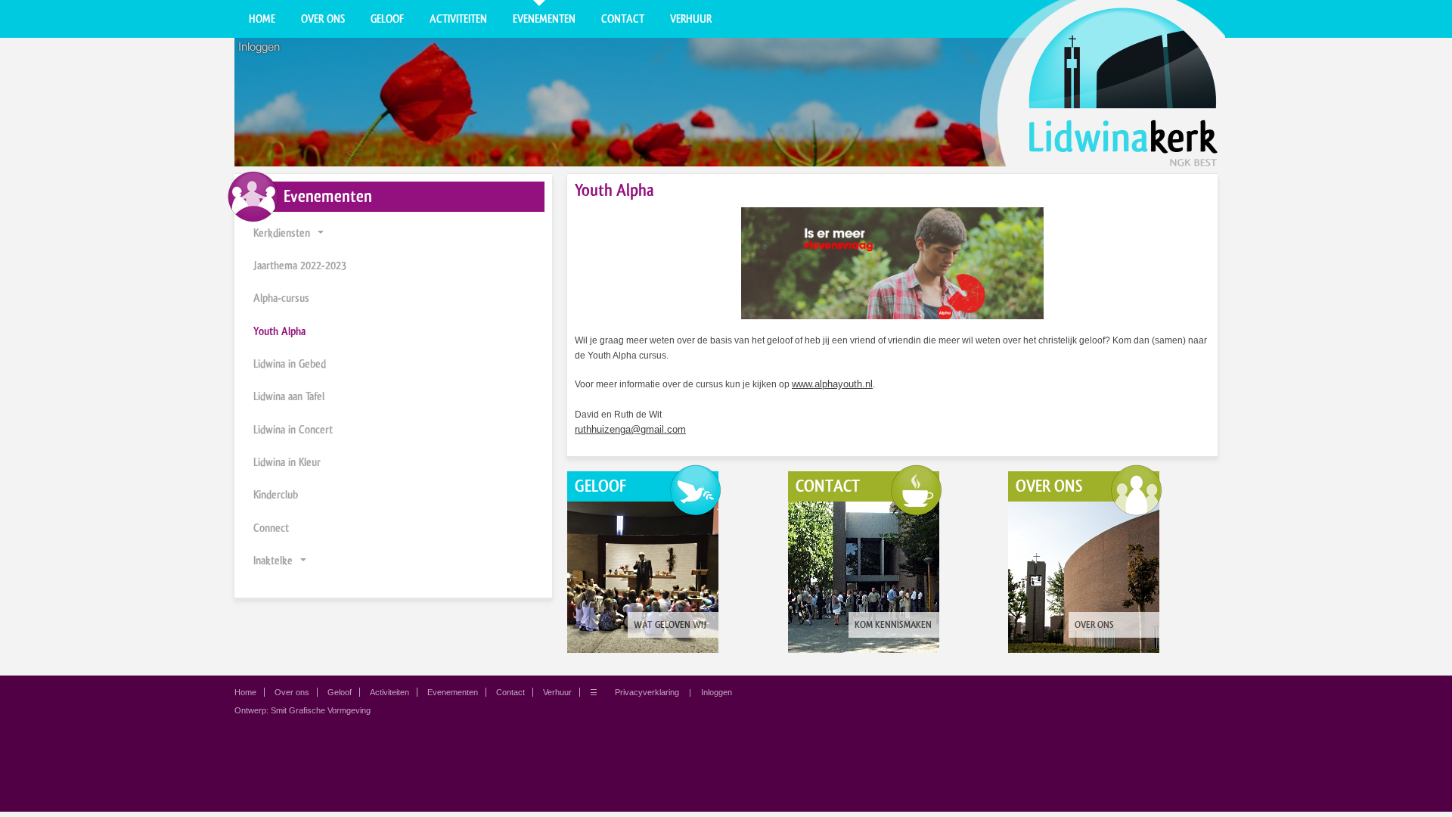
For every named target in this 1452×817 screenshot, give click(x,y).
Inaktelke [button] (273, 560)
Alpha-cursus (281, 298)
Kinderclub (275, 494)
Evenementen (544, 18)
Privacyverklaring (647, 692)
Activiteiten (458, 18)
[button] (320, 233)
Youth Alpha (279, 331)
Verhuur (691, 18)
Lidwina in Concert (293, 429)
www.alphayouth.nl (832, 384)
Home (262, 18)
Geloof (387, 18)
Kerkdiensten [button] (281, 233)
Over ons (323, 18)
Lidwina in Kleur (287, 462)
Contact (622, 18)
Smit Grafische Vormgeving (321, 710)
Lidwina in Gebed (289, 363)
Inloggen (259, 47)
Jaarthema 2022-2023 (299, 265)
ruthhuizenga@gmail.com (630, 429)
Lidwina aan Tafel (288, 396)
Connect (271, 528)
